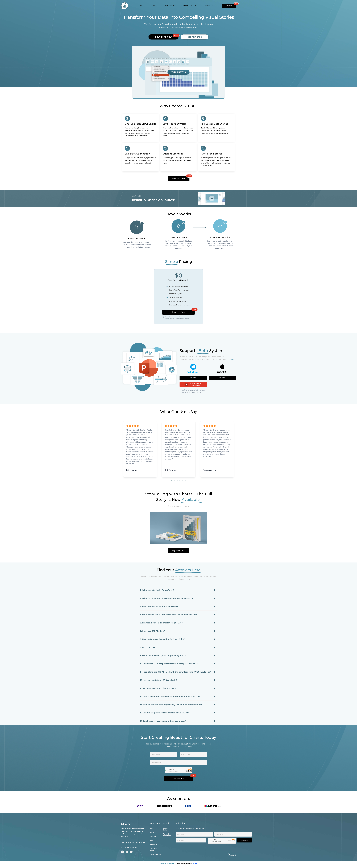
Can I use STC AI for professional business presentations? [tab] (170, 664)
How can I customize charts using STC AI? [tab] (162, 623)
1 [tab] (171, 480)
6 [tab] (185, 480)
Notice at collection (167, 864)
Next (237, 449)
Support (185, 6)
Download (229, 6)
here (232, 359)
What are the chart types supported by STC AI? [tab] (164, 655)
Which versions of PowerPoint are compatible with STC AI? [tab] (171, 696)
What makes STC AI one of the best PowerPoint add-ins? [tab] (169, 615)
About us (209, 6)
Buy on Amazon (178, 550)
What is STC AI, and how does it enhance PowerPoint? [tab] (168, 598)
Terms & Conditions (167, 835)
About (152, 828)
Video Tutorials (155, 854)
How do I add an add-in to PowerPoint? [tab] (161, 606)
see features (195, 37)
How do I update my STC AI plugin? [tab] (160, 680)
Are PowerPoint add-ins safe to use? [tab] (160, 688)
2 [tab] (174, 480)
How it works (169, 6)
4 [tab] (180, 480)
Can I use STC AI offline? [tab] (153, 631)
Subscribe (244, 840)
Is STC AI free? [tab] (149, 647)
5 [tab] (183, 480)
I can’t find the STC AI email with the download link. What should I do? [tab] (177, 672)
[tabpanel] (140, 449)
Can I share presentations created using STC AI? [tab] (166, 713)
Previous (119, 449)
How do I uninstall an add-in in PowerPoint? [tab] (163, 639)
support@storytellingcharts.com (133, 842)
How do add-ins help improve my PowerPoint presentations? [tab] (172, 705)
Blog (197, 6)
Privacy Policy (165, 829)
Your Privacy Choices (184, 864)
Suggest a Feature (153, 849)
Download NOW (163, 37)
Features (153, 6)
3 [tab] (177, 480)
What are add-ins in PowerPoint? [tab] (158, 590)
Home (140, 6)
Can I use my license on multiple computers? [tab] (164, 721)
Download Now (178, 178)
